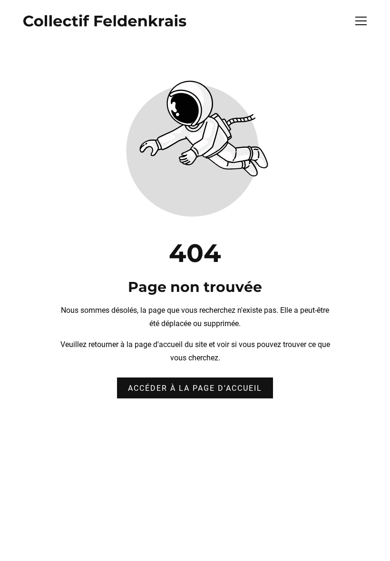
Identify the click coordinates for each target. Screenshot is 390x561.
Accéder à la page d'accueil (195, 388)
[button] (367, 20)
